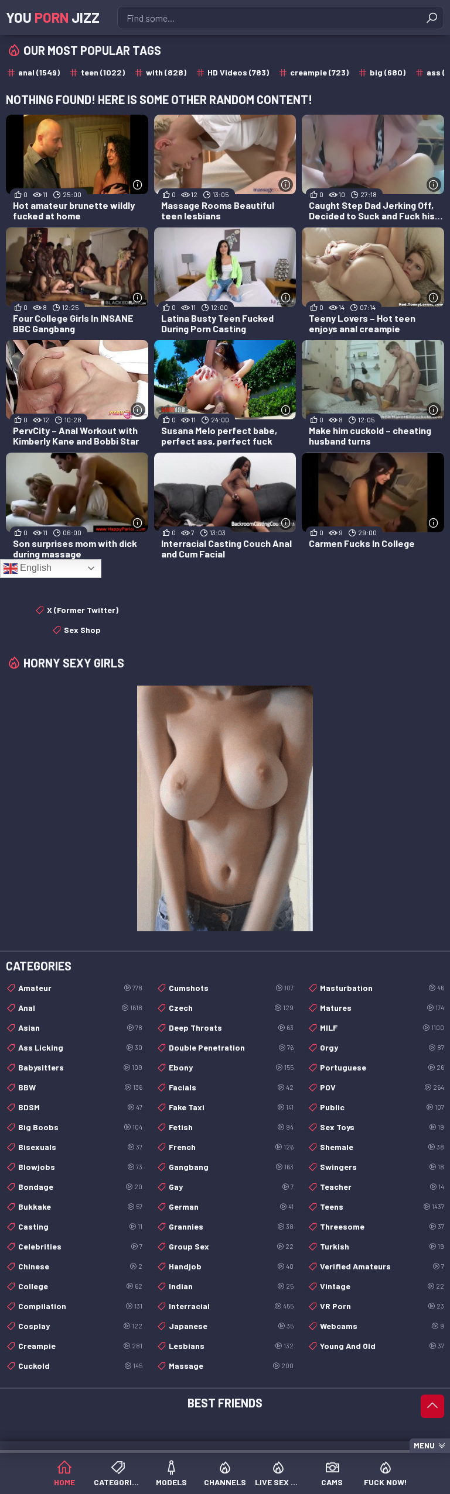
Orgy (382, 1047)
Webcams (382, 1326)
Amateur (80, 988)
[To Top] (432, 1406)
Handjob (231, 1266)
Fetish (231, 1127)
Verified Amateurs (382, 1266)
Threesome (382, 1226)
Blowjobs (80, 1167)
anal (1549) (39, 72)
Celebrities (80, 1246)
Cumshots (231, 988)
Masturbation (382, 988)
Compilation (80, 1306)
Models (171, 1482)
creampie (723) (319, 72)
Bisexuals (80, 1147)
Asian (80, 1027)
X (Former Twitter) (82, 610)
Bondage (80, 1187)
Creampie (80, 1346)
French (231, 1147)
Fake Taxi (231, 1107)
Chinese (80, 1266)
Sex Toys (382, 1127)
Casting (80, 1226)
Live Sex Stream (278, 1482)
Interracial (231, 1306)
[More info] (138, 184)
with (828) (166, 72)
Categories (117, 1482)
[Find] (431, 17)
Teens (382, 1206)
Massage (231, 1366)
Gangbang (231, 1167)
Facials (231, 1087)
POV (382, 1087)
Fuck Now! (385, 1482)
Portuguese (382, 1067)
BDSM (80, 1107)
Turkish (382, 1246)
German (231, 1206)
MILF (382, 1027)
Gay (231, 1187)
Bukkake (80, 1206)
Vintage (382, 1286)
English (35, 568)
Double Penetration (231, 1047)
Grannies (231, 1226)
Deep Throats (231, 1027)
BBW (80, 1087)
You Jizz (53, 17)
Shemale (382, 1147)
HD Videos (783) (238, 72)
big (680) (387, 72)
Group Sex (231, 1246)
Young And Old (382, 1346)
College (80, 1286)
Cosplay (80, 1326)
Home (64, 1482)
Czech (231, 1008)
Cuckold (80, 1366)
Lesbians (231, 1346)
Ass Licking (80, 1047)
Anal (80, 1008)
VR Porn (382, 1306)
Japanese (231, 1326)
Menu (424, 1445)
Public (382, 1107)
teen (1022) (103, 72)
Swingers (382, 1167)
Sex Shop (82, 630)
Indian (231, 1286)
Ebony (231, 1067)
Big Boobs (80, 1127)
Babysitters (80, 1067)
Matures (382, 1008)
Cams (332, 1482)
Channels (225, 1482)
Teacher (382, 1187)
